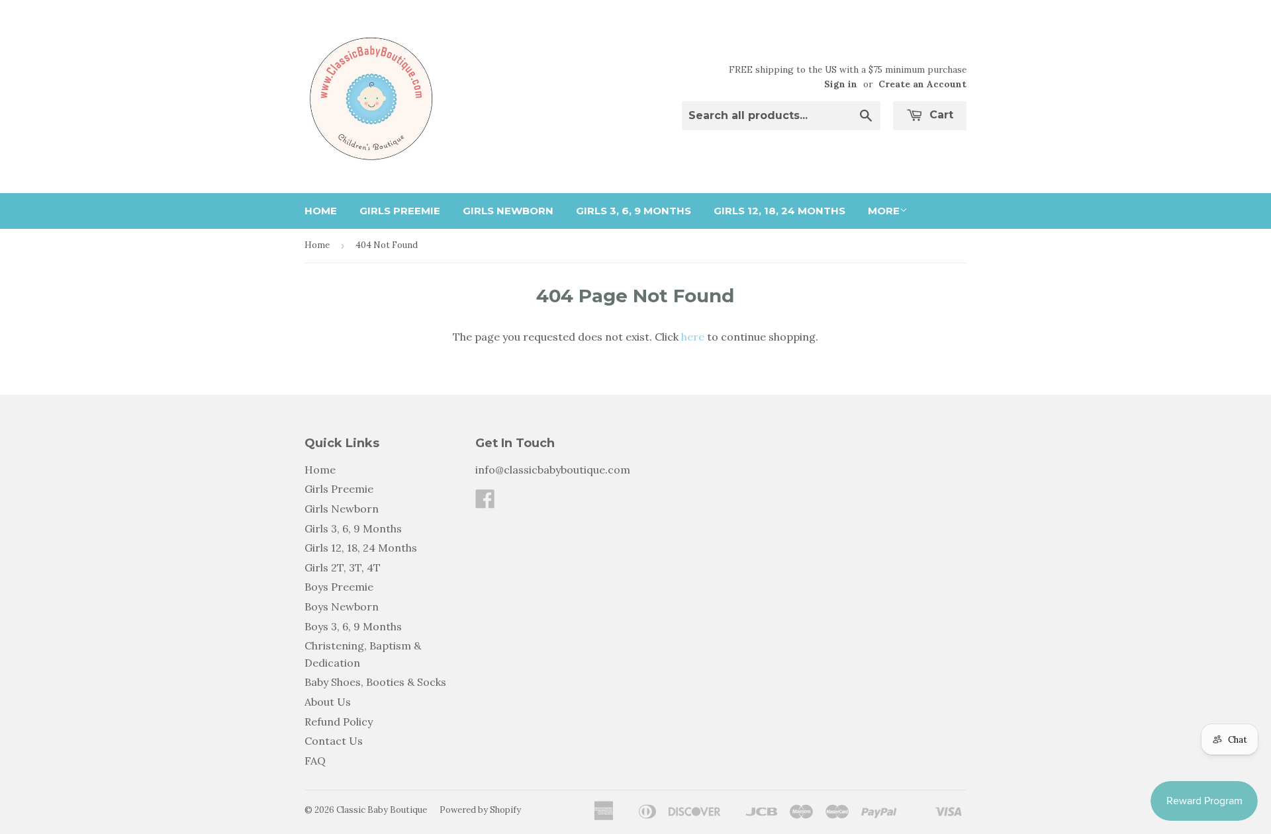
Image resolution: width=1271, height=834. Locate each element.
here (692, 336)
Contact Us (334, 740)
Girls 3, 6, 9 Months (633, 210)
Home (321, 210)
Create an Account (922, 84)
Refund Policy (339, 721)
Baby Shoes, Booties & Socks (375, 681)
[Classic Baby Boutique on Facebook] (485, 502)
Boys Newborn (342, 606)
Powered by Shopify (480, 809)
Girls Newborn (508, 210)
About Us (328, 701)
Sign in (840, 84)
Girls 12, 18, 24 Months (779, 210)
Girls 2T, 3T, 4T (343, 567)
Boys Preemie (339, 586)
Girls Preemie (399, 210)
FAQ (315, 760)
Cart (939, 114)
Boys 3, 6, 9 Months (353, 626)
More (884, 210)
